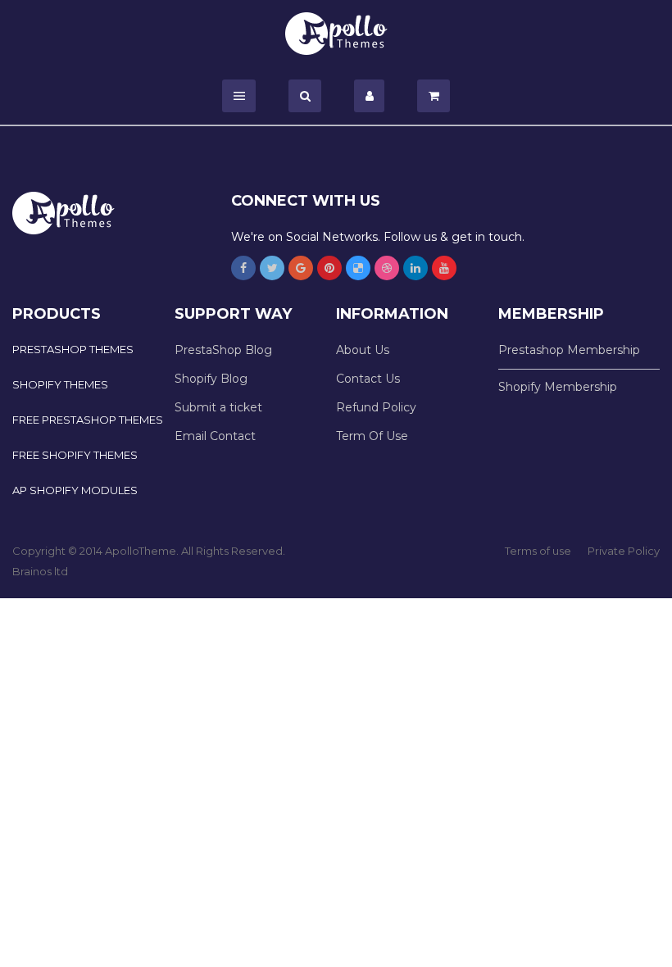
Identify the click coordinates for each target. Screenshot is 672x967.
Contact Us (368, 378)
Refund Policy (376, 407)
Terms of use (538, 550)
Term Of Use (372, 436)
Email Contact (215, 436)
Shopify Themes (60, 384)
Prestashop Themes (73, 349)
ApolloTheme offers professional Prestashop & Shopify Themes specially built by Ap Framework (336, 33)
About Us (362, 350)
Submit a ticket (218, 407)
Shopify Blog (211, 378)
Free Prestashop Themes (87, 419)
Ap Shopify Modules (75, 490)
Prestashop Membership (569, 350)
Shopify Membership (557, 386)
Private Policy (624, 550)
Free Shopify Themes (75, 454)
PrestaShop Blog (223, 350)
